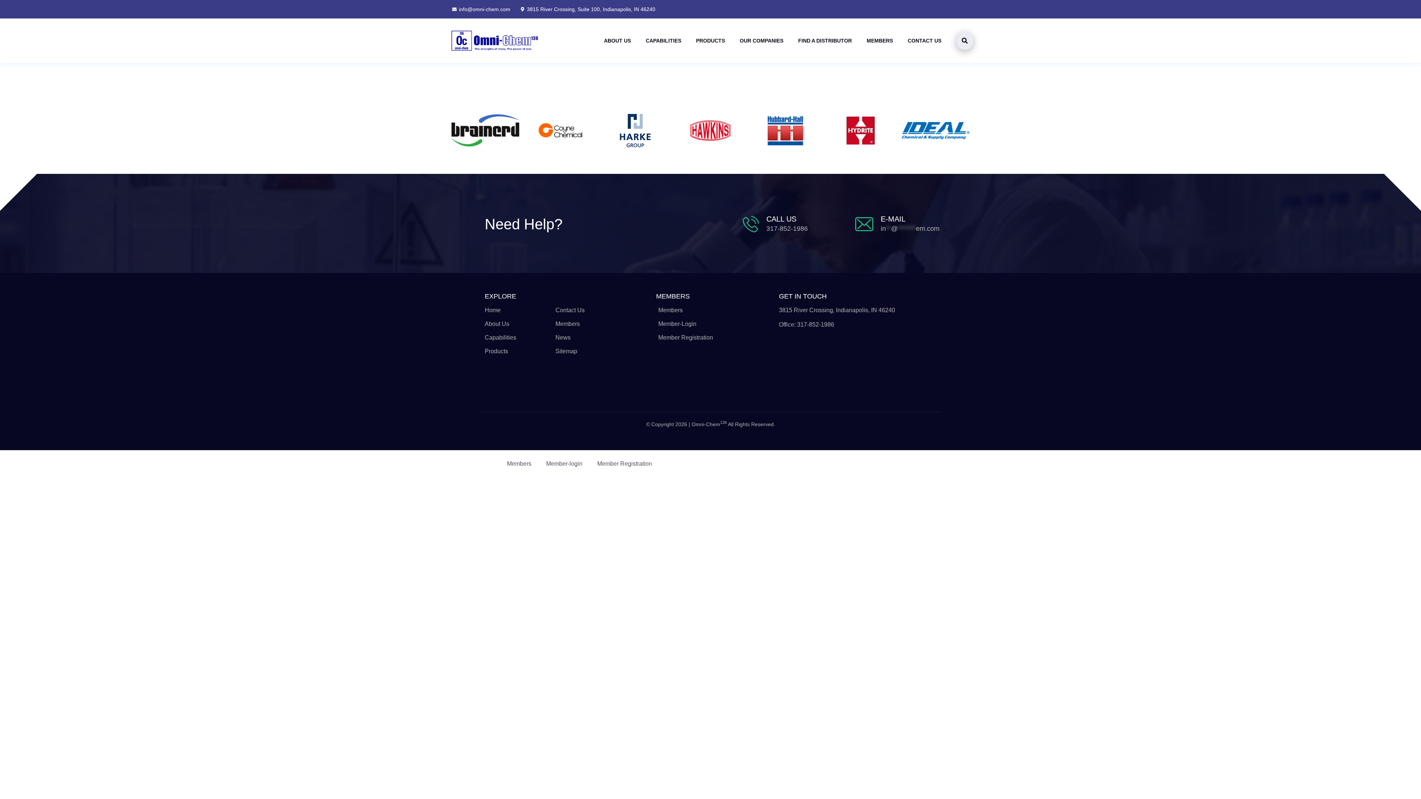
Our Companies (761, 41)
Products (710, 41)
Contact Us (924, 41)
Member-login (564, 464)
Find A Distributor (825, 41)
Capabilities (663, 41)
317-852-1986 (787, 228)
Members (880, 41)
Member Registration (624, 464)
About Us (617, 41)
